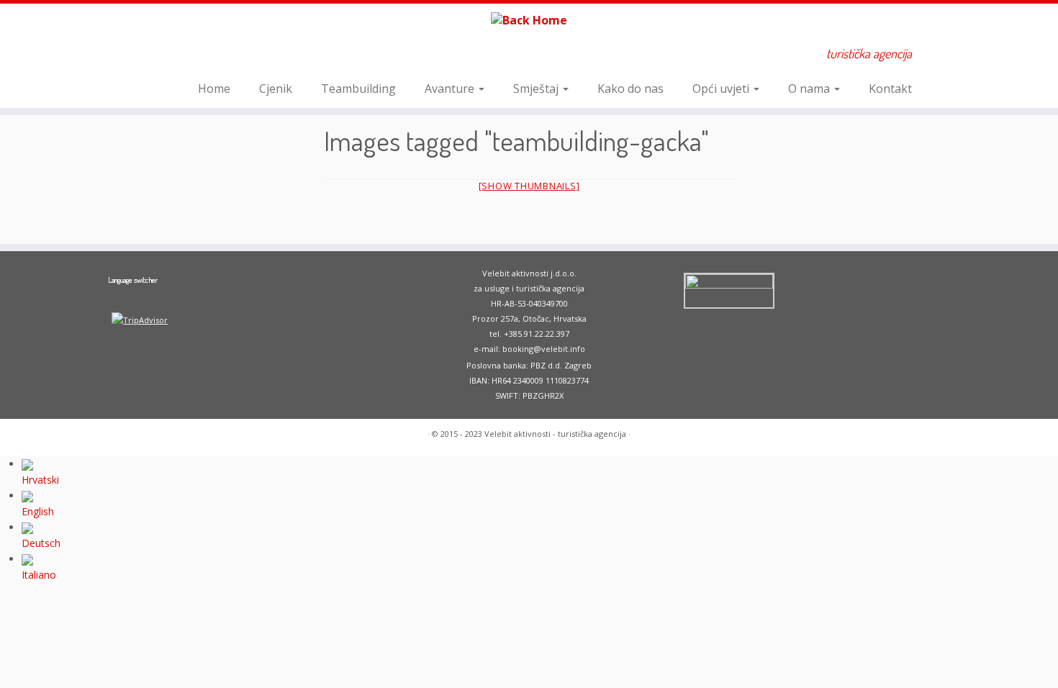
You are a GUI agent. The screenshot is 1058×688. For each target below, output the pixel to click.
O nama (810, 88)
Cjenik (275, 88)
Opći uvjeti (722, 88)
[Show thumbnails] (529, 185)
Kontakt (890, 88)
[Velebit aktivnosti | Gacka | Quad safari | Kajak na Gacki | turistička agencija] (529, 19)
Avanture (451, 88)
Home (214, 88)
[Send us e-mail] (159, 55)
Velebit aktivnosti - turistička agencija (555, 433)
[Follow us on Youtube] (198, 55)
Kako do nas (630, 88)
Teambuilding (358, 88)
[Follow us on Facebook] (179, 55)
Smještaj (537, 88)
